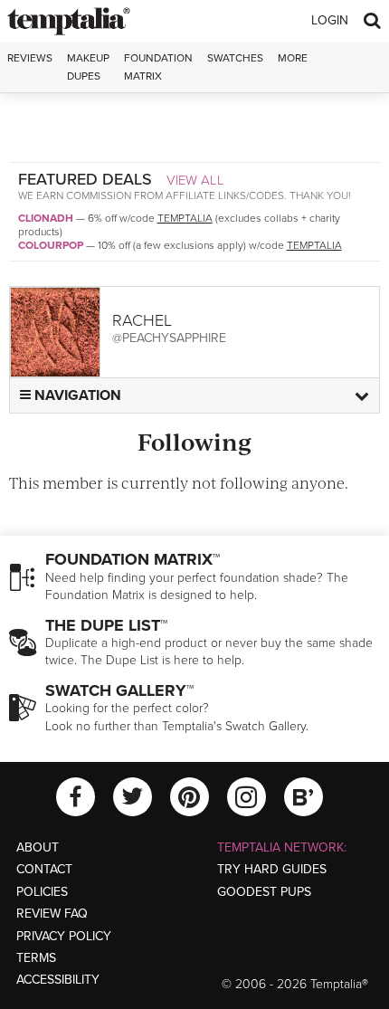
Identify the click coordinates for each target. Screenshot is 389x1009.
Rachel (142, 320)
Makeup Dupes (88, 66)
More (293, 58)
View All (195, 180)
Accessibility (58, 979)
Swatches (235, 58)
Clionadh (45, 218)
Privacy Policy (63, 936)
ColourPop (50, 245)
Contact (44, 869)
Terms (36, 958)
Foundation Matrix (158, 66)
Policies (42, 892)
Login (329, 20)
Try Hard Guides (272, 869)
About (37, 847)
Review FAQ (52, 913)
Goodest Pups (264, 892)
